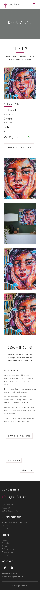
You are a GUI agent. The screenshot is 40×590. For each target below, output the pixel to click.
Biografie (5, 543)
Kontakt (5, 555)
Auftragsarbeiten (8, 549)
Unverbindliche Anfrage (18, 147)
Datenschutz (6, 525)
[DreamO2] (20, 244)
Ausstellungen (7, 552)
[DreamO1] (20, 198)
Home (4, 540)
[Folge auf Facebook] (5, 568)
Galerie (4, 546)
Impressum (6, 528)
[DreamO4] (20, 334)
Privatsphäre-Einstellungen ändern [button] (15, 522)
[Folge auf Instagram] (11, 568)
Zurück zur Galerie (19, 436)
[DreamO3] (20, 289)
